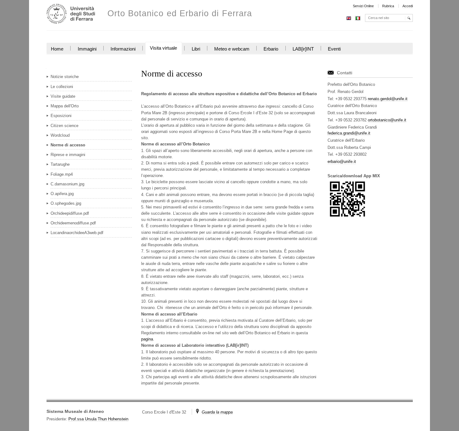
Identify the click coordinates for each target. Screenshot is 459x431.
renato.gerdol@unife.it (387, 98)
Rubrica (388, 6)
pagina (147, 339)
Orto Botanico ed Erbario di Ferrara (179, 13)
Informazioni (123, 49)
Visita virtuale (163, 48)
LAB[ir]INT (303, 49)
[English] (349, 17)
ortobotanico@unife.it (387, 120)
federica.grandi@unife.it (349, 133)
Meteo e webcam (231, 49)
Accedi (407, 6)
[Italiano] (358, 17)
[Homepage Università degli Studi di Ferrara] (71, 14)
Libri (196, 49)
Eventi (334, 49)
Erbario (271, 49)
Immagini (87, 49)
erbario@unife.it (342, 161)
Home (57, 49)
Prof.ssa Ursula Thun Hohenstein (98, 419)
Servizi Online (363, 6)
